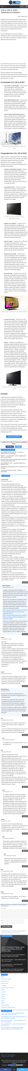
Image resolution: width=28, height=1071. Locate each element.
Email (2, 923)
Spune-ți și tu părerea (14, 436)
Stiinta (2, 1000)
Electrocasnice (4, 983)
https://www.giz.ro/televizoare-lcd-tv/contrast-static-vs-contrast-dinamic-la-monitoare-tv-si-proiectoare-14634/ (15, 616)
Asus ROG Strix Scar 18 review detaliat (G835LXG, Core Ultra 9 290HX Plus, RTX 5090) (13, 955)
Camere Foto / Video (6, 979)
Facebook (9, 446)
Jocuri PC (3, 992)
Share (5, 1069)
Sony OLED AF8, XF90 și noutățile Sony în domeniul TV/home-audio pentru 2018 (13, 460)
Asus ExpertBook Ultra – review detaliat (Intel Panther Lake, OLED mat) (12, 965)
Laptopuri (3, 994)
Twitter (18, 446)
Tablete (3, 1003)
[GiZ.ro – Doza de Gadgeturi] (14, 4)
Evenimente (4, 985)
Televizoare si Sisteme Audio (8, 1007)
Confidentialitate (11, 1055)
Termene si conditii (5, 1056)
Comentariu (3, 908)
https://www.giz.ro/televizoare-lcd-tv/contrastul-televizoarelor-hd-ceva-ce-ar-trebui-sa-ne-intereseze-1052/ (15, 611)
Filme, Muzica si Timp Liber (7, 987)
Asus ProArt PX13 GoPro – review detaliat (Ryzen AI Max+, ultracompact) (13, 960)
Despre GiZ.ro (4, 1055)
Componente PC (5, 981)
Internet (3, 990)
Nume (2, 920)
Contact (12, 1056)
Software (3, 998)
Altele (2, 976)
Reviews (3, 996)
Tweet (22, 1069)
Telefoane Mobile (5, 1005)
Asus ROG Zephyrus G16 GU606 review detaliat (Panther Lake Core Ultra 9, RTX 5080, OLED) (12, 970)
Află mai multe (19, 1065)
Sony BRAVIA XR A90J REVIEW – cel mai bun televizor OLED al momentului (12, 453)
